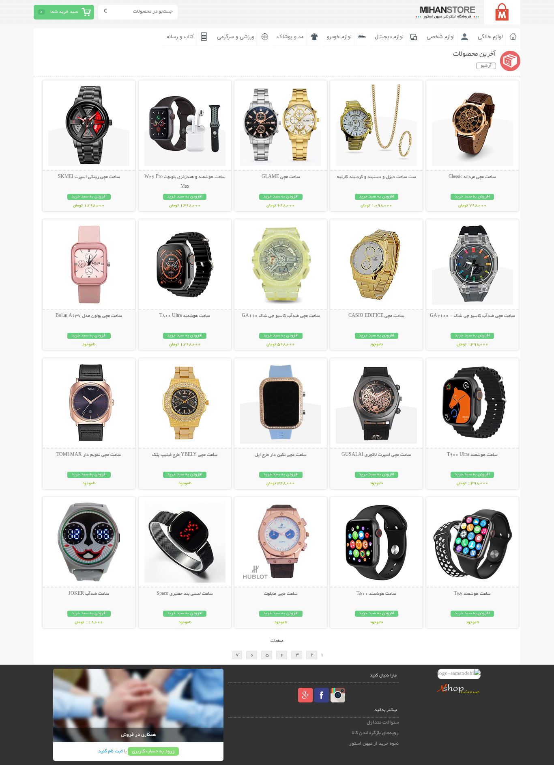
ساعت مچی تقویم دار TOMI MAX (88, 455)
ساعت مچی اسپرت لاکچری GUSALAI (376, 455)
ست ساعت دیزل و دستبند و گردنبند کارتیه (376, 177)
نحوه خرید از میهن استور (374, 743)
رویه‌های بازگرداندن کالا (375, 733)
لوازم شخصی (441, 37)
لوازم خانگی (490, 37)
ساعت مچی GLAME (281, 177)
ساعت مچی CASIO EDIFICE (376, 316)
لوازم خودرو (339, 37)
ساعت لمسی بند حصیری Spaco (185, 594)
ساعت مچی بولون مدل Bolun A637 (89, 316)
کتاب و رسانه (180, 37)
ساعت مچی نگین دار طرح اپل (281, 455)
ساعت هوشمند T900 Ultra (472, 455)
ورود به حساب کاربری (153, 751)
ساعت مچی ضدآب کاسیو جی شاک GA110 (281, 316)
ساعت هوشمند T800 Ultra (184, 316)
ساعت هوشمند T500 (376, 594)
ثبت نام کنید (110, 751)
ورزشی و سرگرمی (235, 37)
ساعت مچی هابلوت (281, 594)
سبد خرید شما (64, 12)
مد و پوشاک (290, 37)
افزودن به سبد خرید (472, 197)
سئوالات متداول (383, 722)
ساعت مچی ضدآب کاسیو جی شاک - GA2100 (472, 316)
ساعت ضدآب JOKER (89, 594)
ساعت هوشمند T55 (472, 594)
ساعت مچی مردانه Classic (472, 177)
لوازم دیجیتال (389, 37)
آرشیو (486, 65)
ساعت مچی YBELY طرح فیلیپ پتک (185, 455)
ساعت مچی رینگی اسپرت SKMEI (89, 177)
